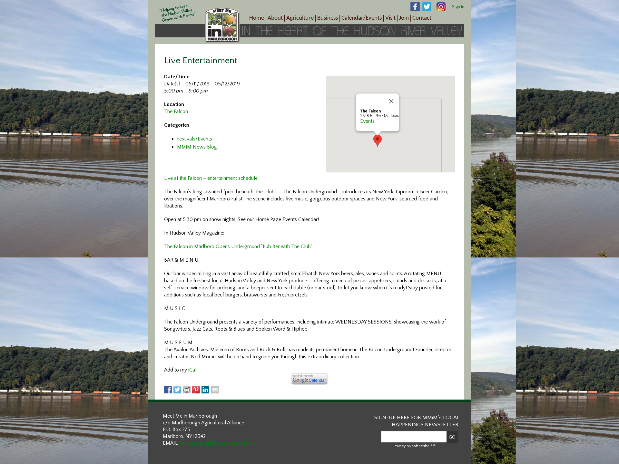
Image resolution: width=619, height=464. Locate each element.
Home (256, 18)
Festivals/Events (194, 139)
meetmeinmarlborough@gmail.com (218, 443)
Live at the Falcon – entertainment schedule (211, 178)
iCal (192, 370)
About (275, 18)
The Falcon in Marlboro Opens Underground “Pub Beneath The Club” (238, 246)
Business (327, 18)
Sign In (458, 6)
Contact (421, 18)
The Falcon (176, 111)
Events (367, 121)
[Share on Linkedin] (205, 389)
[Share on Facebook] (168, 389)
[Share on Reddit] (187, 389)
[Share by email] (215, 389)
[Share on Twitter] (177, 389)
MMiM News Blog (197, 147)
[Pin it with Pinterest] (196, 389)
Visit (390, 18)
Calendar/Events (361, 18)
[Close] (391, 101)
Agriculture (300, 18)
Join (404, 18)
